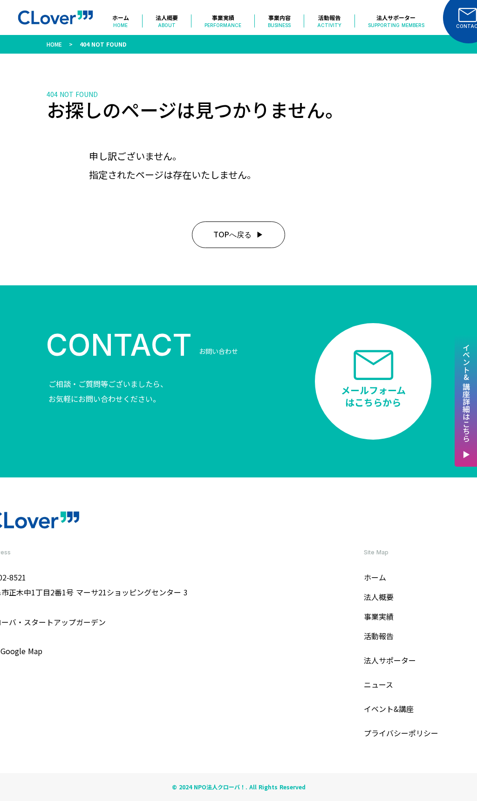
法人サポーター (390, 660)
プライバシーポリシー (401, 733)
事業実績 (379, 616)
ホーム (375, 577)
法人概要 (379, 596)
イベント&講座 (389, 708)
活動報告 (379, 636)
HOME (54, 44)
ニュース (378, 684)
